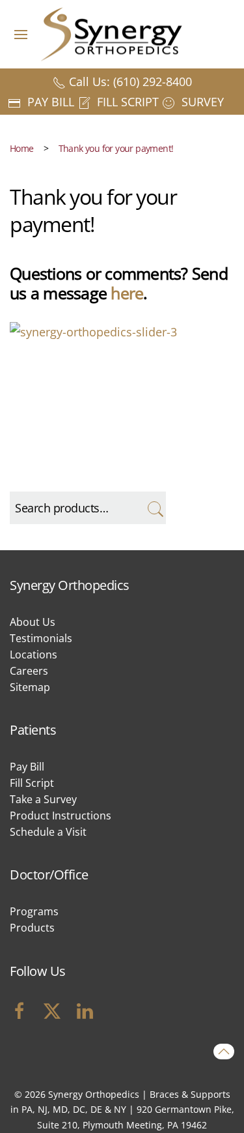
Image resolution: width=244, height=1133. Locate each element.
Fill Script (32, 783)
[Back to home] (122, 34)
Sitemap (30, 687)
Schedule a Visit (48, 832)
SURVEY (201, 102)
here (127, 293)
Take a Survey (43, 799)
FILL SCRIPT (126, 102)
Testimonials (41, 638)
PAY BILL (49, 102)
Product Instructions (60, 815)
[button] (21, 34)
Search (154, 507)
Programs (34, 911)
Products (32, 927)
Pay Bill (27, 766)
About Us (32, 622)
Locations (33, 654)
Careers (29, 671)
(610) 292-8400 (152, 81)
